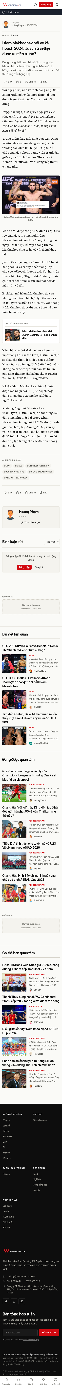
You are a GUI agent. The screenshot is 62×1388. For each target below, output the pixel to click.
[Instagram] (22, 1301)
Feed (35, 1174)
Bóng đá (6, 1120)
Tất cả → (14, 12)
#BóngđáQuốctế (36, 785)
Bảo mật (6, 1227)
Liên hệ (6, 1211)
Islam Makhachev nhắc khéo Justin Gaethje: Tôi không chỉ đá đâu (39, 335)
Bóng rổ (6, 1125)
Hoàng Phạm (18, 25)
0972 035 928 (33, 1281)
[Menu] (57, 5)
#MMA (31, 655)
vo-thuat (6, 35)
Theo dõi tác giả (32, 522)
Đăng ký (39, 567)
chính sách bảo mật (31, 1339)
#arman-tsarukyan (15, 477)
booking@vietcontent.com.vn (21, 1276)
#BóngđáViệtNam (37, 821)
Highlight (37, 1179)
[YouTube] (14, 1301)
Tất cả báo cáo (40, 1120)
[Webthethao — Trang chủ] (12, 4)
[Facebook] (6, 1301)
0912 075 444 (14, 1281)
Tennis (6, 1131)
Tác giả (36, 1190)
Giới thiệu (7, 1205)
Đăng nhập (46, 4)
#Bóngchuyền (35, 1006)
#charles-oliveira (38, 465)
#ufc (7, 465)
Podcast (6, 1174)
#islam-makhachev (40, 471)
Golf (5, 1141)
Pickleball (7, 1136)
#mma (18, 465)
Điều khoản (8, 1222)
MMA (15, 35)
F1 (4, 1147)
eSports (6, 1152)
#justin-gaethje (14, 471)
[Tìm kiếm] (35, 5)
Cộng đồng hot (40, 1184)
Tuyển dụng (8, 1216)
